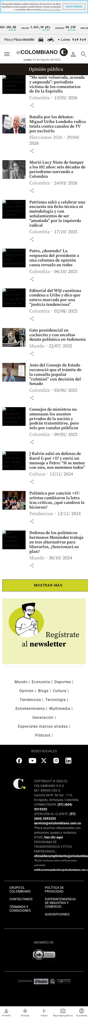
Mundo (36, 346)
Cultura (37, 474)
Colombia (39, 98)
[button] (31, 105)
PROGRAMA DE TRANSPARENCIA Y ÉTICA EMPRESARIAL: (53, 846)
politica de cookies (51, 9)
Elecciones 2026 (45, 137)
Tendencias (41, 514)
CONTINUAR (74, 6)
